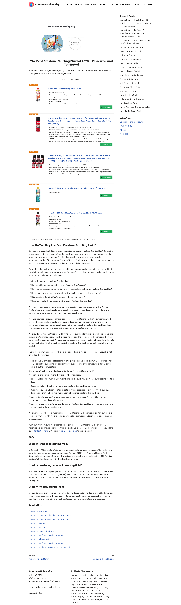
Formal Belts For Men (129, 79)
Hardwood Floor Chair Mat (131, 47)
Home (69, 4)
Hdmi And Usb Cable (129, 103)
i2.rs (40, 593)
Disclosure (147, 4)
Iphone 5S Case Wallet (130, 71)
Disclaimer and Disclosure (131, 122)
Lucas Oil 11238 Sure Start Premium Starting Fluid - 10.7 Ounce (75, 213)
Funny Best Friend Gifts (130, 87)
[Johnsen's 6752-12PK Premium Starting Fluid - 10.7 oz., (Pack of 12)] (38, 194)
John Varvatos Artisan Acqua (133, 99)
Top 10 (111, 4)
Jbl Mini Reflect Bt (127, 55)
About (123, 130)
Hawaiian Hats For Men (130, 95)
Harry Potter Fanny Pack (130, 111)
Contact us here (40, 431)
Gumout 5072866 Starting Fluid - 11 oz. (64, 88)
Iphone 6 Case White (129, 63)
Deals (93, 4)
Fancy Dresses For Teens (131, 67)
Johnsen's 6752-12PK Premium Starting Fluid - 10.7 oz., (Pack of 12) (77, 188)
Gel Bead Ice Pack (128, 91)
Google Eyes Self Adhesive (131, 75)
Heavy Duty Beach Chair (130, 51)
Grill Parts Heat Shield (129, 83)
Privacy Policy (126, 126)
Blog (87, 4)
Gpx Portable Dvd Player (130, 59)
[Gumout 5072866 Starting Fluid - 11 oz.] (38, 94)
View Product (107, 107)
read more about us (68, 431)
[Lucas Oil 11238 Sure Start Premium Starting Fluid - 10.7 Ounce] (38, 219)
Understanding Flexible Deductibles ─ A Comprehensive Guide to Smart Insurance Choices (136, 23)
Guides (102, 4)
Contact (136, 4)
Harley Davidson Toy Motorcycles (135, 107)
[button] (129, 4)
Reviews (78, 4)
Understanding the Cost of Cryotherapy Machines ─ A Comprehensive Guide (132, 33)
